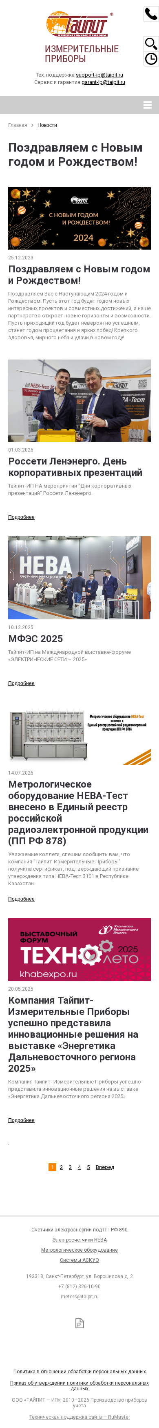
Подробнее (21, 517)
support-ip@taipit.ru (99, 75)
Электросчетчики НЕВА (79, 1240)
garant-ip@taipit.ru (103, 82)
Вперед (105, 1167)
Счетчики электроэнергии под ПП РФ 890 (79, 1230)
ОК (117, 1387)
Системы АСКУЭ (79, 1260)
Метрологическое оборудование (79, 1250)
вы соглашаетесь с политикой (55, 1386)
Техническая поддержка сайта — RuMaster (79, 1417)
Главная (17, 125)
